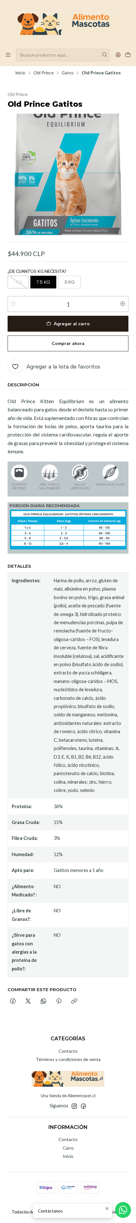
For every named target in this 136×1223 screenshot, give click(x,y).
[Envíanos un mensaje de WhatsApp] (123, 1210)
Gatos (67, 73)
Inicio (20, 73)
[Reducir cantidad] (13, 304)
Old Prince (43, 73)
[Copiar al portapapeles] (74, 1001)
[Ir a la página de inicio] (68, 24)
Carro (68, 1148)
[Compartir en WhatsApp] (43, 1001)
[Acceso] (118, 55)
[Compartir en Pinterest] (58, 1001)
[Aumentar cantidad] (122, 304)
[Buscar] (104, 55)
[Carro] (128, 55)
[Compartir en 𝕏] (28, 1001)
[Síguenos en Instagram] (74, 1106)
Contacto (68, 1051)
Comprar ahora (68, 343)
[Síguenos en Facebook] (83, 1106)
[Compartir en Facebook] (13, 1001)
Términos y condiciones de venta (68, 1059)
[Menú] (8, 55)
